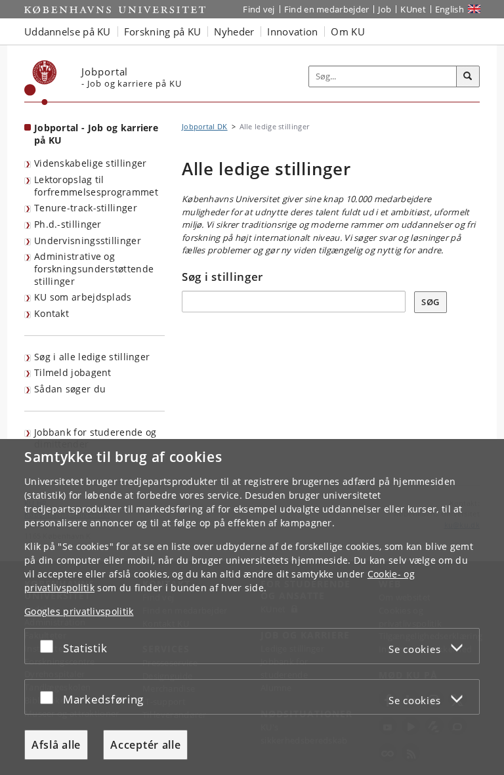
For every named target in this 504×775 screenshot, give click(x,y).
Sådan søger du (70, 389)
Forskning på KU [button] (162, 31)
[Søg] (468, 77)
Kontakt (51, 313)
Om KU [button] (348, 31)
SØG (430, 302)
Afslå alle (56, 745)
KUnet (413, 9)
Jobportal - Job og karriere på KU (96, 133)
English (449, 9)
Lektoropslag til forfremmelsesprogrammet (96, 185)
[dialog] (252, 607)
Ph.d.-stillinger (68, 224)
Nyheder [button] (234, 31)
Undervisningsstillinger (87, 240)
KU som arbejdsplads (83, 297)
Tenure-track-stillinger (85, 207)
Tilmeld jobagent (73, 372)
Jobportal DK (205, 126)
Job (384, 9)
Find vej (258, 9)
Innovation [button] (292, 31)
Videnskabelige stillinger (90, 163)
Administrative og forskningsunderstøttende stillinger (94, 268)
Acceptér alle (145, 745)
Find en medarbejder (326, 9)
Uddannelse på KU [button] (67, 31)
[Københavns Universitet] (40, 82)
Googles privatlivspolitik (79, 611)
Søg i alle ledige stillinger (92, 356)
